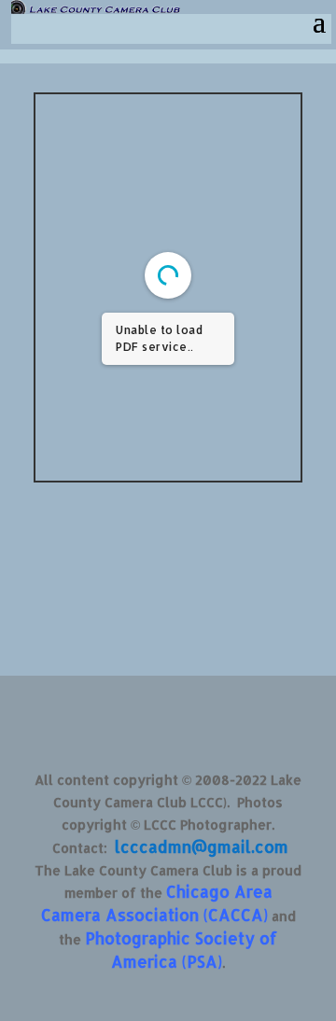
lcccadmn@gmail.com (201, 846)
